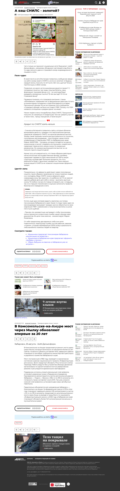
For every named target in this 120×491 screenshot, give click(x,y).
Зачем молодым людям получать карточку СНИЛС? (32, 280)
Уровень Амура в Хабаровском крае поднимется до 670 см (90, 21)
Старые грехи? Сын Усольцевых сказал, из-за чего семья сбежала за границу (93, 340)
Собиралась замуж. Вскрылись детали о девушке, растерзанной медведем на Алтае (93, 62)
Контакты (30, 458)
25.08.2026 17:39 (19, 323)
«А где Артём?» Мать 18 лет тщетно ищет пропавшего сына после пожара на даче (93, 359)
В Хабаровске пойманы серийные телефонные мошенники (32, 286)
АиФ (64, 57)
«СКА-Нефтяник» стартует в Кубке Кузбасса (90, 44)
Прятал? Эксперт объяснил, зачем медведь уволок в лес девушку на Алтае (93, 328)
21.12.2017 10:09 (19, 7)
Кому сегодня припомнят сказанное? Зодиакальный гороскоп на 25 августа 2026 (90, 14)
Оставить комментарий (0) (60, 251)
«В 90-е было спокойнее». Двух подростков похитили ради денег (93, 67)
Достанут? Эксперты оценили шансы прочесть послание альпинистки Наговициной (94, 334)
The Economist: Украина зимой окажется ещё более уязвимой (92, 97)
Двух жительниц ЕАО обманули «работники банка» (61, 280)
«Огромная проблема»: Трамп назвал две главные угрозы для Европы (94, 116)
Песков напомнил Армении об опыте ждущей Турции (94, 103)
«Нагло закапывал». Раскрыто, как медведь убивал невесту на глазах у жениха (93, 87)
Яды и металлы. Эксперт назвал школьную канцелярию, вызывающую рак (92, 74)
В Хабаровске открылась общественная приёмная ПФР (61, 286)
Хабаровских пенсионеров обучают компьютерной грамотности (30, 293)
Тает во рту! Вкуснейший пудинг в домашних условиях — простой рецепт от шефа (93, 56)
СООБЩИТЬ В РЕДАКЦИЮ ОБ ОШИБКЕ (45, 458)
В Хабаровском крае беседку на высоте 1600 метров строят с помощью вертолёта (90, 29)
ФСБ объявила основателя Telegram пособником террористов (93, 122)
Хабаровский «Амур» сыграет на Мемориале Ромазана (90, 36)
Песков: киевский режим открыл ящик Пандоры (92, 109)
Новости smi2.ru (21, 318)
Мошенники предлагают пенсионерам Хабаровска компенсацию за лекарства (47, 235)
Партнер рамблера (43, 484)
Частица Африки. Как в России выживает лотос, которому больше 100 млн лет (93, 346)
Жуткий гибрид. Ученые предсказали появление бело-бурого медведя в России (94, 353)
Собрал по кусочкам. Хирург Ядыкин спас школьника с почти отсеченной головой (94, 81)
